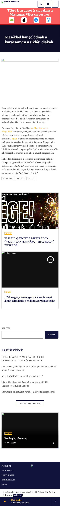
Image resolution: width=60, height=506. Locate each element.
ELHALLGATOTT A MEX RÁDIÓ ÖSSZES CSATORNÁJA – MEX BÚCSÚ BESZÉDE (29, 242)
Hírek (8, 233)
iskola (20, 178)
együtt (14, 139)
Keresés (6, 328)
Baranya (7, 178)
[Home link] (10, 4)
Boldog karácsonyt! (16, 438)
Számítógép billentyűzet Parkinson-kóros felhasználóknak (28, 392)
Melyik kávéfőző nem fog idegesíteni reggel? (22, 376)
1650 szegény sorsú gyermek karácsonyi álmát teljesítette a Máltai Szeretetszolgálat (29, 299)
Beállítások (18, 495)
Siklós (31, 178)
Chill (8, 433)
